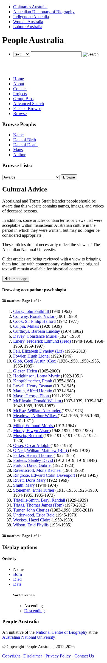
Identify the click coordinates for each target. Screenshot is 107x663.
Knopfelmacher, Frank (33, 381)
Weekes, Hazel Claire (32, 520)
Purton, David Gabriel (33, 465)
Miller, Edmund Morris (33, 425)
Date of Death (25, 144)
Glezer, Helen (25, 371)
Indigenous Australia (31, 16)
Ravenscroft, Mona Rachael (38, 470)
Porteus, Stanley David (33, 460)
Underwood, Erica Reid (34, 515)
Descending (34, 610)
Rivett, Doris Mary (30, 480)
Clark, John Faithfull (31, 311)
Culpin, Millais (26, 326)
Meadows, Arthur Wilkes (35, 415)
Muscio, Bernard (28, 435)
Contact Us (84, 656)
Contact (20, 88)
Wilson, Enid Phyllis (31, 525)
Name (18, 134)
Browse (20, 113)
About (18, 83)
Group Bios (23, 98)
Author (19, 154)
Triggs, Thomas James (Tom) (39, 505)
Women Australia (28, 21)
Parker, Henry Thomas (33, 455)
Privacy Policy (58, 656)
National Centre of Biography (61, 632)
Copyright (11, 656)
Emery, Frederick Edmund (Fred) (42, 341)
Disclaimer (32, 656)
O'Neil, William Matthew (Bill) (40, 450)
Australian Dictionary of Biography (44, 11)
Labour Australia (27, 26)
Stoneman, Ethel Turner (34, 490)
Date (17, 584)
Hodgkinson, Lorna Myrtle (37, 376)
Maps (18, 149)
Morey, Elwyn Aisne (31, 430)
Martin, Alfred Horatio (33, 390)
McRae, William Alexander (37, 410)
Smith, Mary (24, 485)
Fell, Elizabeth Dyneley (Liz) (39, 351)
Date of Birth (24, 139)
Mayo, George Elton (31, 395)
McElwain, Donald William (37, 400)
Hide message (15, 279)
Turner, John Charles (31, 510)
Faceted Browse (27, 108)
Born (17, 574)
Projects (20, 93)
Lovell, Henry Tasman (33, 386)
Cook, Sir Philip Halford (35, 321)
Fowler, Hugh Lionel (32, 356)
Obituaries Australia (30, 6)
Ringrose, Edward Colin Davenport (44, 475)
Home (18, 78)
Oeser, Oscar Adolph (31, 445)
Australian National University (28, 637)
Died (17, 579)
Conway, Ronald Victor (34, 316)
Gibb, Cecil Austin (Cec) (35, 361)
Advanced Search (28, 103)
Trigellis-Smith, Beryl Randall (39, 500)
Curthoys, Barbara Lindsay (37, 331)
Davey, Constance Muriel (35, 336)
